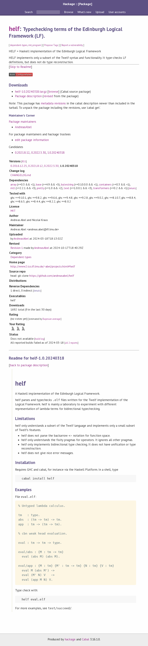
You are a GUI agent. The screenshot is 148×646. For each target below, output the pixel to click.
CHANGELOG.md (20, 175)
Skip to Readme (20, 67)
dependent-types (18, 45)
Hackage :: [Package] (77, 4)
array (13, 184)
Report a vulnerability (72, 45)
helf (14, 29)
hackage (70, 639)
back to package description (29, 365)
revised (48, 96)
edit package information (32, 140)
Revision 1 (16, 248)
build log (39, 338)
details (132, 188)
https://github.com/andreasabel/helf (51, 275)
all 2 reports (71, 342)
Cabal (85, 639)
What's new (84, 12)
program (36, 45)
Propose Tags (51, 45)
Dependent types (20, 257)
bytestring (67, 184)
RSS (24, 161)
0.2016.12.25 (18, 166)
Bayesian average (51, 318)
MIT (13, 210)
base (39, 184)
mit (30, 45)
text (66, 188)
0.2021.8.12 (22, 153)
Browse (68, 12)
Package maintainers (22, 122)
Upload (99, 12)
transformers (101, 188)
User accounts (117, 12)
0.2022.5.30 (38, 153)
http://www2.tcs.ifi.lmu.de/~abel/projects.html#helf (42, 266)
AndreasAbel (23, 127)
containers (105, 184)
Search (29, 12)
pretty (40, 188)
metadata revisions (53, 103)
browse (53, 92)
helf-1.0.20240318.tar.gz (31, 92)
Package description (28, 96)
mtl (12, 188)
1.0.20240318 (56, 153)
